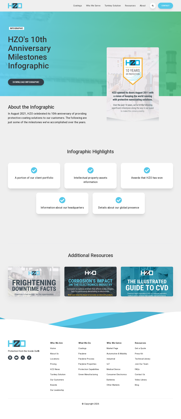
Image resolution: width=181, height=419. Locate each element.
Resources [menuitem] (140, 343)
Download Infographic (26, 82)
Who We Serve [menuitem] (114, 343)
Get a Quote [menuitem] (140, 348)
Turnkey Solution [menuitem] (57, 374)
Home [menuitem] (53, 348)
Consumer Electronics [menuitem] (117, 374)
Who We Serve (93, 5)
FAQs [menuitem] (137, 369)
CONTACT (165, 6)
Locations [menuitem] (54, 359)
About (142, 5)
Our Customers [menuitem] (57, 380)
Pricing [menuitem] (53, 364)
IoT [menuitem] (108, 364)
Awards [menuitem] (53, 385)
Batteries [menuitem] (111, 380)
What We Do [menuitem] (84, 343)
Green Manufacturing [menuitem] (88, 374)
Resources (130, 5)
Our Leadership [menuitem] (57, 390)
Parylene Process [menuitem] (86, 359)
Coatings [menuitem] (82, 348)
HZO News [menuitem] (55, 369)
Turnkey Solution (113, 5)
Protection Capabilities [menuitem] (88, 369)
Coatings (77, 5)
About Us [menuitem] (54, 354)
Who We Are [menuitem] (56, 343)
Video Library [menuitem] (141, 380)
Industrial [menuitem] (111, 359)
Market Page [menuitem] (112, 348)
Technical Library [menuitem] (142, 359)
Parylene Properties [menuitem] (87, 364)
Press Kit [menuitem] (139, 354)
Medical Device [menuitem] (113, 369)
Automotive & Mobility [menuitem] (117, 354)
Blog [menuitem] (137, 385)
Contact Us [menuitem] (140, 374)
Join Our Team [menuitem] (141, 364)
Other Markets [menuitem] (113, 385)
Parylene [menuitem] (82, 354)
